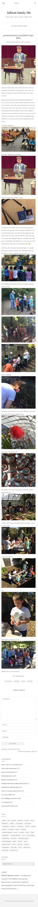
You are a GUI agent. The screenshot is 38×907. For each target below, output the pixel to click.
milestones (31, 835)
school (30, 681)
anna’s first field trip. (11, 749)
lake (23, 835)
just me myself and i (7, 772)
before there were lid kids (10, 765)
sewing (26, 844)
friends (16, 681)
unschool (26, 847)
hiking (22, 832)
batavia (20, 820)
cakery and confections (8, 768)
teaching (14, 847)
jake (32, 832)
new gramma (6, 841)
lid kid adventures (19, 26)
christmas (5, 826)
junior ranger (15, 835)
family (4, 829)
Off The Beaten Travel (10, 875)
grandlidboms (7, 832)
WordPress (30, 901)
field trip (8, 681)
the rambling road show (9, 798)
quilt (25, 841)
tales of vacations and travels (10, 791)
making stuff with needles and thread (13, 783)
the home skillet (6, 795)
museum (14, 838)
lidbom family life (19, 12)
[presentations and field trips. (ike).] (18, 64)
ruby (13, 844)
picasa (20, 841)
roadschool (6, 844)
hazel (16, 832)
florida (11, 829)
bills (32, 820)
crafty (13, 826)
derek (27, 826)
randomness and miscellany (10, 787)
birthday (5, 823)
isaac (23, 681)
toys (20, 847)
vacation (5, 850)
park (14, 841)
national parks (24, 838)
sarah (28, 42)
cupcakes (20, 826)
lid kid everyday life (7, 780)
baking (14, 820)
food (17, 829)
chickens (28, 823)
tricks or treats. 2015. (27, 751)
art (9, 820)
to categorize (5, 802)
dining (33, 826)
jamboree (5, 835)
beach (27, 820)
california (19, 823)
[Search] (35, 3)
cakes (12, 823)
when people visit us (8, 806)
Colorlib (18, 901)
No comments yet (18, 676)
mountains (5, 838)
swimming (5, 847)
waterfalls (14, 850)
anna (4, 820)
